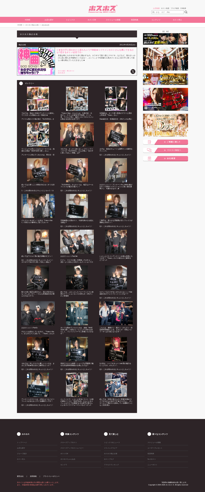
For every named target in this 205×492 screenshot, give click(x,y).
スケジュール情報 (113, 20)
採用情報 (33, 476)
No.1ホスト (152, 459)
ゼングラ (63, 465)
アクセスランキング (111, 465)
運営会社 (20, 476)
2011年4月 (45, 25)
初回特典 (134, 20)
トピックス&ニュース (112, 442)
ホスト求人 (177, 20)
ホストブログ (109, 459)
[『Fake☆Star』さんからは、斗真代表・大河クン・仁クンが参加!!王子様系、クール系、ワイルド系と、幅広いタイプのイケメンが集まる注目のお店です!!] (77, 110)
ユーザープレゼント (155, 448)
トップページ (22, 442)
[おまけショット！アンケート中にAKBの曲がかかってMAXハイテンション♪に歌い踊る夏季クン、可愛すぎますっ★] (116, 181)
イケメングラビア (110, 448)
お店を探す (21, 448)
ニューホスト (152, 465)
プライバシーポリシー (51, 476)
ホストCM (92, 20)
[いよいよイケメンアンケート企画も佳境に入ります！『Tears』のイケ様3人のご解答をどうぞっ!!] (116, 253)
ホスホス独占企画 (32, 25)
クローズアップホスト (68, 442)
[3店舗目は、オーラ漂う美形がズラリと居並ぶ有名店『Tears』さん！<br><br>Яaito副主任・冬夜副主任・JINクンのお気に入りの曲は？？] (116, 110)
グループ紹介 (22, 453)
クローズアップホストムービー (72, 448)
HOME (27, 20)
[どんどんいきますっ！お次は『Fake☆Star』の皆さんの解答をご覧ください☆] (38, 217)
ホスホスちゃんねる (67, 459)
